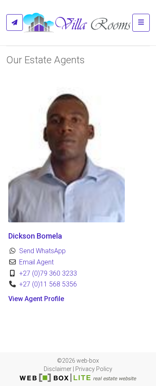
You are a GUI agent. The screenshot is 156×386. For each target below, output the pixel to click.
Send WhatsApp (42, 251)
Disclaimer (58, 369)
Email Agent (36, 262)
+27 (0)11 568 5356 (48, 284)
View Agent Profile (36, 299)
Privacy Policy (93, 369)
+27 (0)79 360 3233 (48, 273)
